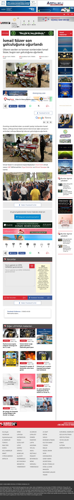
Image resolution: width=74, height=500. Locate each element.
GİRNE (19, 432)
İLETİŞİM (62, 445)
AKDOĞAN (33, 445)
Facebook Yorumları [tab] (37, 297)
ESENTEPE (33, 440)
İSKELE (19, 440)
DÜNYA (4, 448)
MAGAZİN (46, 469)
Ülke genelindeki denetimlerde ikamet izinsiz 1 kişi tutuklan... (67, 241)
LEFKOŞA (5, 33)
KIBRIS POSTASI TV (65, 448)
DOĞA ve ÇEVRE (47, 467)
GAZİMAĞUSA (21, 437)
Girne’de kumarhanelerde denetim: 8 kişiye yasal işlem (67, 192)
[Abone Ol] (43, 118)
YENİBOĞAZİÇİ (34, 467)
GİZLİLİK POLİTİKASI (65, 435)
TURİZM (45, 445)
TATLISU (32, 448)
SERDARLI (33, 464)
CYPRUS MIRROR (7, 456)
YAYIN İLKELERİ (64, 440)
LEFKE (19, 445)
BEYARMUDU (34, 459)
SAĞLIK (45, 437)
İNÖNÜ (32, 461)
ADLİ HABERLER (7, 451)
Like (14, 106)
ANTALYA (5, 459)
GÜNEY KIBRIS (47, 459)
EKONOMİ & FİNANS (49, 440)
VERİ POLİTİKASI (64, 437)
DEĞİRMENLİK (21, 459)
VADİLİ (32, 451)
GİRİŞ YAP (32, 266)
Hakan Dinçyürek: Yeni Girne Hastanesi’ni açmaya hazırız (68, 186)
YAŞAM (45, 475)
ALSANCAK (33, 432)
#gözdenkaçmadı (7, 437)
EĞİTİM (45, 435)
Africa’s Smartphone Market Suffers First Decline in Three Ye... (67, 248)
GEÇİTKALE (33, 453)
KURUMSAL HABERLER (66, 432)
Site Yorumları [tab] (11, 297)
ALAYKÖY (20, 456)
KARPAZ (19, 448)
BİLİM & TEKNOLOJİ (48, 464)
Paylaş (22, 106)
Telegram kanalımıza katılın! (28, 217)
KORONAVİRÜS (47, 456)
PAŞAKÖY (33, 456)
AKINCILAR (20, 453)
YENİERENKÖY (21, 467)
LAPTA (32, 443)
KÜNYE (61, 443)
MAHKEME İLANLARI (49, 472)
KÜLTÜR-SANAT (47, 443)
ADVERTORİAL (47, 461)
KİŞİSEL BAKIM (47, 451)
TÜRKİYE (4, 443)
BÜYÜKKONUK (21, 461)
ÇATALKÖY (33, 435)
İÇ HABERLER (6, 440)
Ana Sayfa (5, 432)
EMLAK (45, 448)
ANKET (4, 453)
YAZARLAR (5, 435)
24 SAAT (45, 432)
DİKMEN (32, 437)
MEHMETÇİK (20, 464)
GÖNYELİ (19, 451)
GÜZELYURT (20, 443)
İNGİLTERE (5, 445)
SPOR (44, 453)
